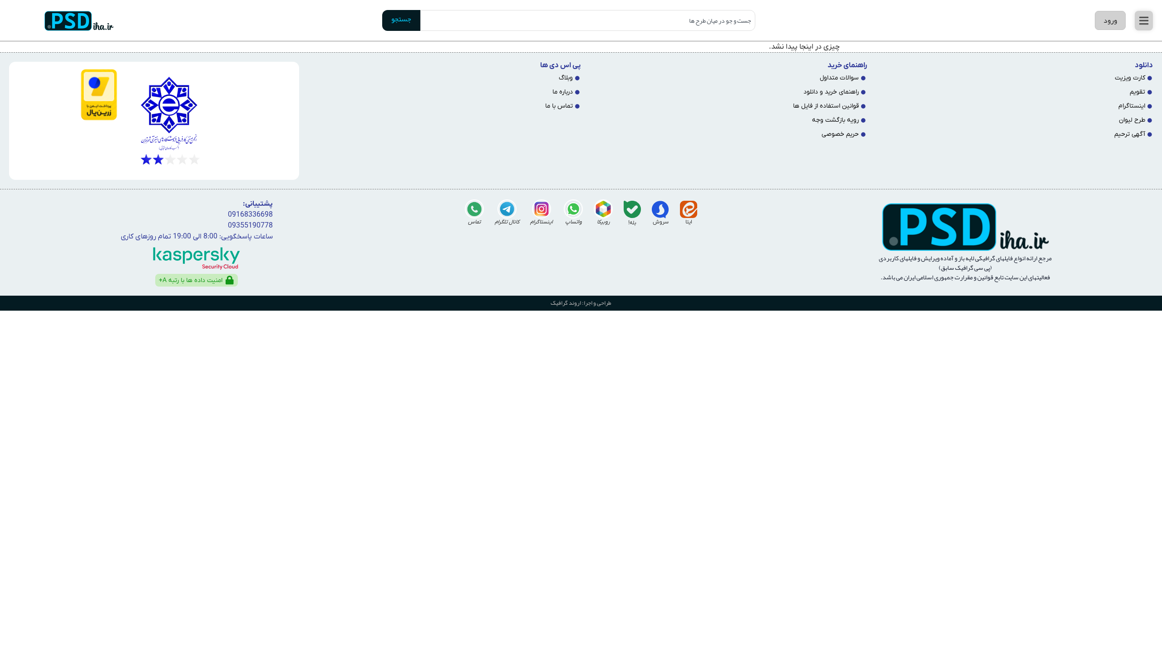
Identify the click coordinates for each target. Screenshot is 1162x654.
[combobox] (587, 20)
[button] (1144, 20)
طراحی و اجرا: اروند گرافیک (581, 303)
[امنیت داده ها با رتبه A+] (229, 280)
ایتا (688, 222)
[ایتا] (688, 209)
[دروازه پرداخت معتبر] (66, 94)
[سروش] (660, 209)
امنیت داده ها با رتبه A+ (190, 280)
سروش (661, 222)
